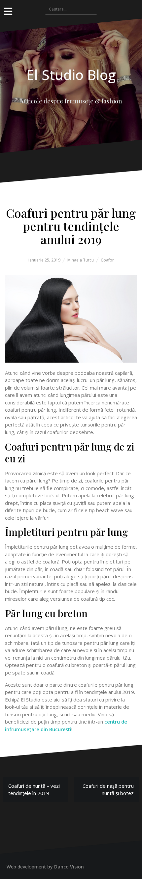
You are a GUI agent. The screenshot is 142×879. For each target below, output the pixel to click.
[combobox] (71, 8)
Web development (26, 867)
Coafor (107, 260)
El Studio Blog (71, 74)
